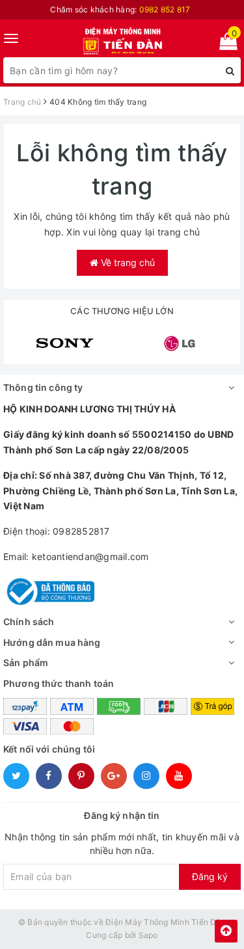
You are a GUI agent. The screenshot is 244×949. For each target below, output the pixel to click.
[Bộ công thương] (48, 590)
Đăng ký (210, 876)
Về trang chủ (126, 262)
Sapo (148, 935)
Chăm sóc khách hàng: (120, 9)
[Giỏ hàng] (224, 43)
